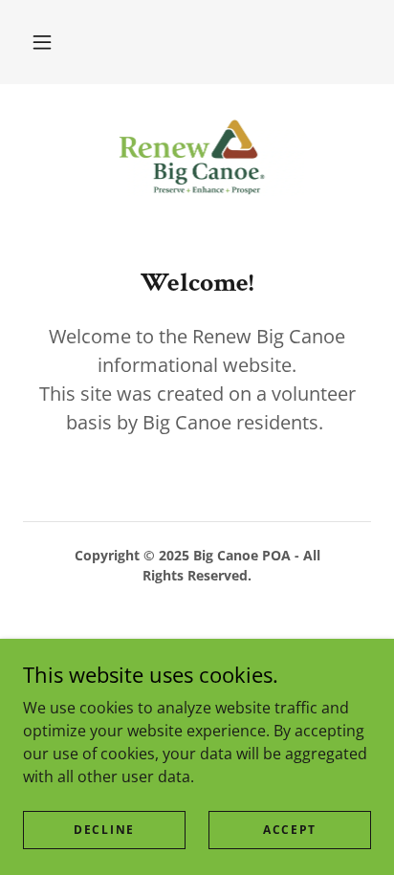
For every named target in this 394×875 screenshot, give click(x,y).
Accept (290, 829)
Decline (104, 829)
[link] (197, 159)
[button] (42, 42)
